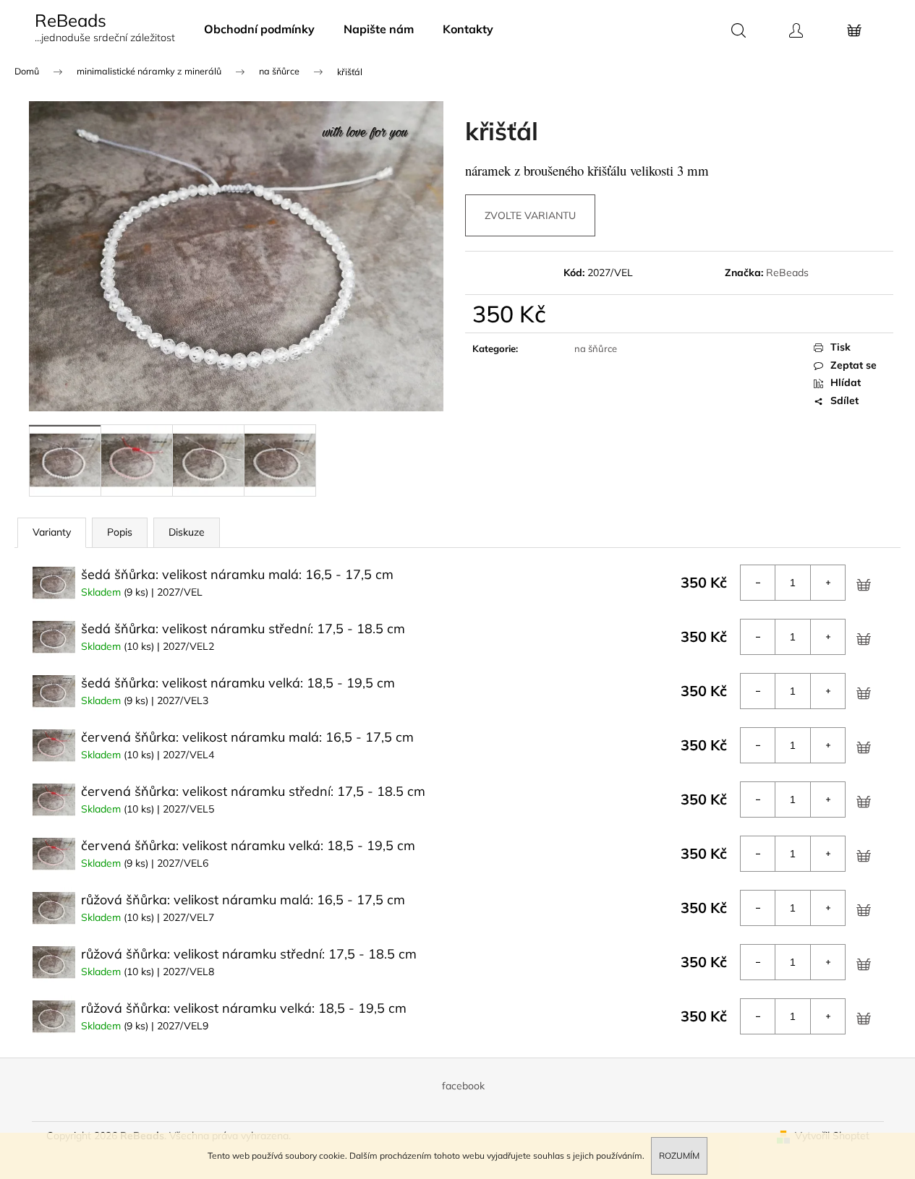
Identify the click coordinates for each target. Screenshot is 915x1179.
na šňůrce (595, 348)
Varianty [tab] (52, 532)
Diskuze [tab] (187, 532)
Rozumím (679, 1155)
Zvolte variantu (530, 215)
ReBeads (787, 272)
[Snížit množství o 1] (758, 582)
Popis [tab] (119, 532)
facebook (463, 1085)
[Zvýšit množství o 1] (827, 582)
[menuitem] (259, 29)
